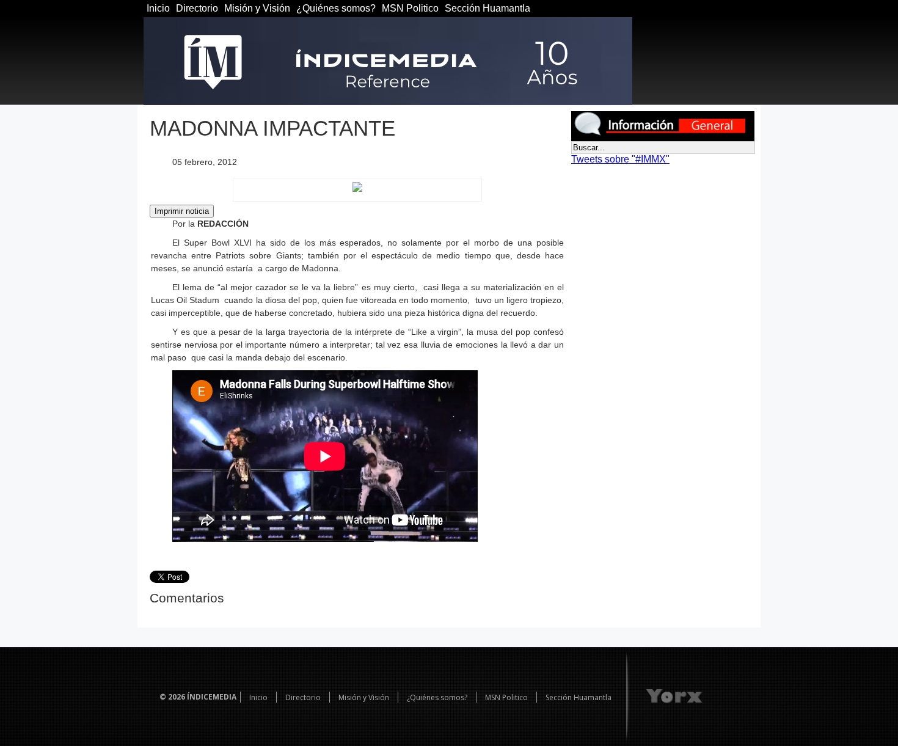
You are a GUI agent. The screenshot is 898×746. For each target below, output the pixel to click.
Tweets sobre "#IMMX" (620, 159)
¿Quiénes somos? (336, 8)
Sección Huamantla (487, 8)
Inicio (158, 8)
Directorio (197, 8)
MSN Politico (410, 8)
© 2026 (172, 697)
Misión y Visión (257, 8)
